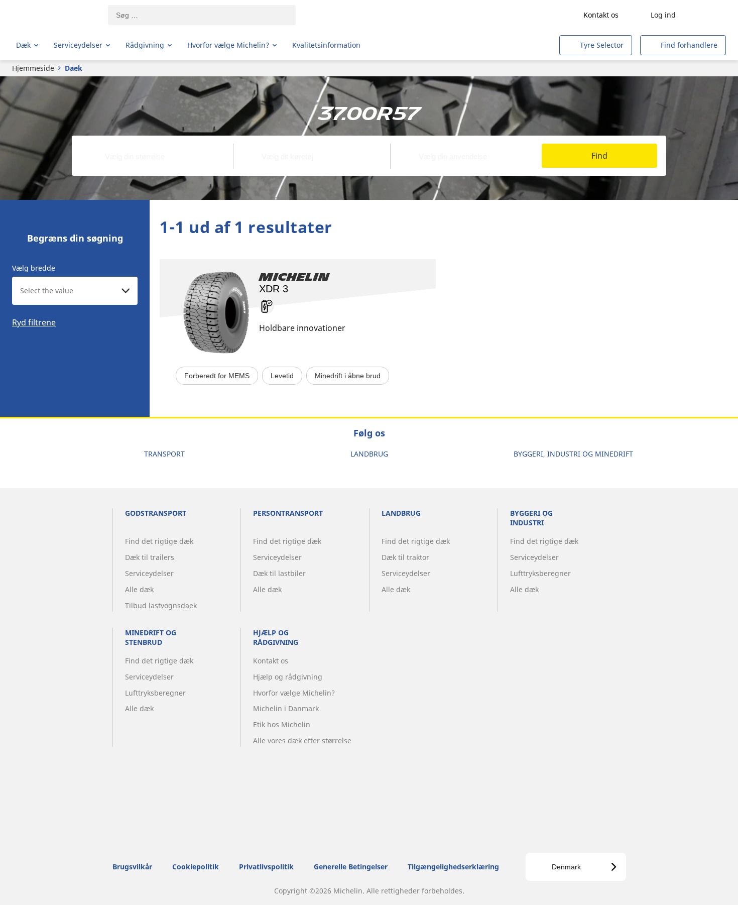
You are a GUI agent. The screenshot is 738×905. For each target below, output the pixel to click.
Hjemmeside (33, 68)
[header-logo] (55, 15)
